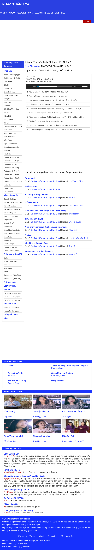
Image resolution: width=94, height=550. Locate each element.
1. (47, 92)
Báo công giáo (67, 536)
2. (47, 96)
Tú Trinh (11, 376)
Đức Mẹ (7, 106)
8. (45, 121)
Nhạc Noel (8, 227)
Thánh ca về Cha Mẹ (12, 171)
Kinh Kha (55, 376)
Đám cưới (7, 102)
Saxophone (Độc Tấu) (12, 275)
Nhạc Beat (8, 268)
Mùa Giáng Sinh (10, 133)
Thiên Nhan (74, 214)
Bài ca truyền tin (15, 373)
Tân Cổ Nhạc (9, 244)
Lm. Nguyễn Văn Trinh (78, 238)
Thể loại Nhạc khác (11, 251)
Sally (62, 376)
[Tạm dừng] (29, 86)
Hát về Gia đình (10, 206)
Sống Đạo (7, 240)
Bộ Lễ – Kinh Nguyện (12, 75)
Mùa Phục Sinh (9, 137)
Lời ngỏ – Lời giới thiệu (13, 293)
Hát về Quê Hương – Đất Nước (12, 209)
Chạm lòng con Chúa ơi (62, 373)
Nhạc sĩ (48, 13)
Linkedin (41, 536)
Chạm (10, 366)
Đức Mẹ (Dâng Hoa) (11, 109)
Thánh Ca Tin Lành (11, 311)
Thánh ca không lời (13, 254)
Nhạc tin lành (10, 304)
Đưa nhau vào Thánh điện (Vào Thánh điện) (45, 211)
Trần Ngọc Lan (39, 417)
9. (52, 125)
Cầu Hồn (7, 85)
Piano (6, 272)
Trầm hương (9, 411)
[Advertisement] (47, 41)
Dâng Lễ (7, 99)
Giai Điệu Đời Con (41, 411)
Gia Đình (7, 113)
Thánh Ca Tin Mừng (11, 168)
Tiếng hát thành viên (11, 316)
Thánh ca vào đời (10, 247)
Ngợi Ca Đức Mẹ (10, 144)
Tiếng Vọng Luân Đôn (14, 436)
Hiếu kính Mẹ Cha (11, 216)
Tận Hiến (7, 154)
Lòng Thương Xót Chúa (13, 126)
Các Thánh (8, 82)
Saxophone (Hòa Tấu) (12, 279)
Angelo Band (13, 383)
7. (56, 117)
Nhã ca (28, 235)
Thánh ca (8, 71)
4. (48, 104)
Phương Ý (79, 441)
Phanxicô (73, 198)
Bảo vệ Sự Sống (10, 199)
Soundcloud (53, 536)
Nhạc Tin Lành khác (11, 307)
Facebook (22, 536)
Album (38, 13)
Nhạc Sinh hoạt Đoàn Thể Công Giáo (12, 230)
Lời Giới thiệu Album (10, 288)
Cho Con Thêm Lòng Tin (73, 411)
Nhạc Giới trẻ (9, 223)
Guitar (6, 258)
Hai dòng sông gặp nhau (36, 194)
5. (56, 109)
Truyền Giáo (8, 188)
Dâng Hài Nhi (57, 381)
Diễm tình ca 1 (31, 203)
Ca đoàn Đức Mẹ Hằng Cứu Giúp (45, 181)
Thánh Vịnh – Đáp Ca (12, 178)
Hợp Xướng (8, 119)
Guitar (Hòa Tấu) (10, 261)
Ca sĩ (30, 13)
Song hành (30, 178)
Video (12, 13)
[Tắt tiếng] (80, 86)
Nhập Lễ (7, 150)
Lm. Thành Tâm (75, 181)
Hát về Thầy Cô (10, 213)
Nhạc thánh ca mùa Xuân (11, 147)
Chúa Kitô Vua (9, 92)
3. (52, 100)
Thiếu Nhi (7, 185)
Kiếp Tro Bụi (68, 436)
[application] (58, 86)
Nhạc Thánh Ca (15, 4)
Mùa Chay (8, 130)
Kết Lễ (6, 123)
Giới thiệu (60, 13)
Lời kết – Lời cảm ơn (12, 300)
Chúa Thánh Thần (11, 95)
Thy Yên (72, 246)
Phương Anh (68, 441)
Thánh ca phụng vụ (11, 157)
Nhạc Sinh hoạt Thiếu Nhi (12, 233)
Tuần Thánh (8, 192)
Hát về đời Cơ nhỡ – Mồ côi (13, 202)
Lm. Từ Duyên (75, 222)
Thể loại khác (10, 282)
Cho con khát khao (42, 436)
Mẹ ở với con (31, 186)
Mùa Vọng (8, 140)
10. (54, 129)
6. (50, 113)
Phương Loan (57, 368)
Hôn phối (7, 116)
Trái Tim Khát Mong (17, 381)
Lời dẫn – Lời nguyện (12, 297)
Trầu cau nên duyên (34, 219)
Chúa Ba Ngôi (9, 88)
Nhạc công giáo (11, 195)
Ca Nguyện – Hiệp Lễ (12, 78)
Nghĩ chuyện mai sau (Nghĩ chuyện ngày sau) (46, 227)
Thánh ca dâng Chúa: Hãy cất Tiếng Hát (69, 366)
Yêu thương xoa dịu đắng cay (39, 251)
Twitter (32, 536)
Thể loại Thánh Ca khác (13, 181)
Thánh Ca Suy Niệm (11, 161)
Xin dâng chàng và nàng (36, 243)
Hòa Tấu (7, 265)
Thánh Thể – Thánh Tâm (11, 175)
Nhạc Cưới (8, 220)
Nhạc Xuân (8, 237)
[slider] (54, 86)
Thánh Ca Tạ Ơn (10, 164)
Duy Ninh (8, 417)
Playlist (21, 13)
